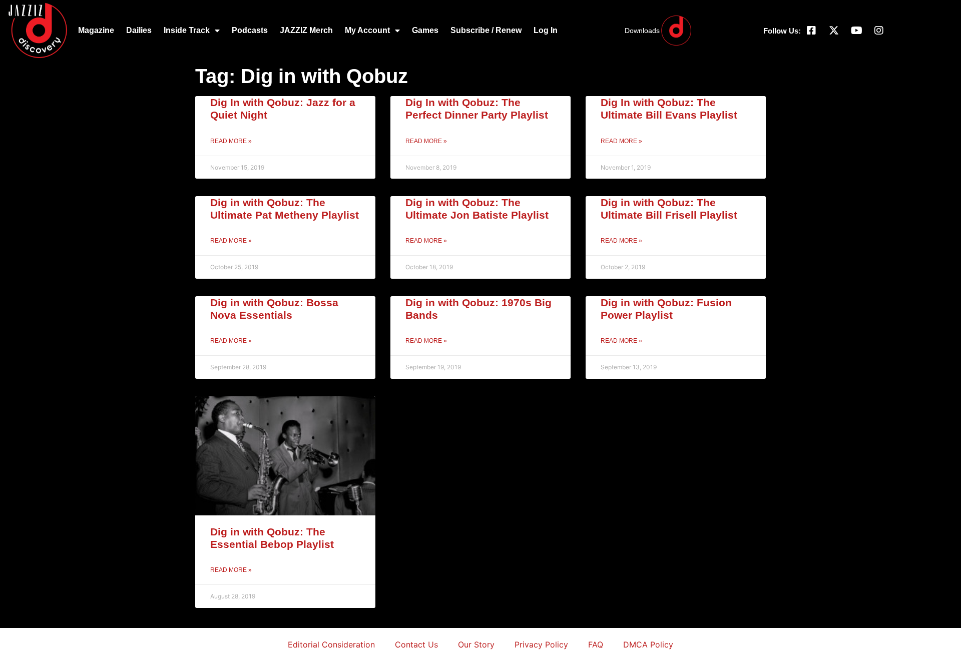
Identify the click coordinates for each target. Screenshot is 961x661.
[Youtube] (856, 31)
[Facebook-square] (811, 31)
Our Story (476, 644)
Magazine (96, 30)
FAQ (595, 644)
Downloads (642, 31)
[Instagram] (879, 31)
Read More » (231, 141)
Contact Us (416, 644)
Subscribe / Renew (486, 30)
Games (425, 30)
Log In (546, 30)
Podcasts (250, 30)
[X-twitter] (834, 31)
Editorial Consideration (331, 644)
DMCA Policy (648, 644)
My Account (367, 30)
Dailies (139, 30)
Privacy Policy (541, 644)
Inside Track (187, 30)
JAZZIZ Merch (306, 30)
